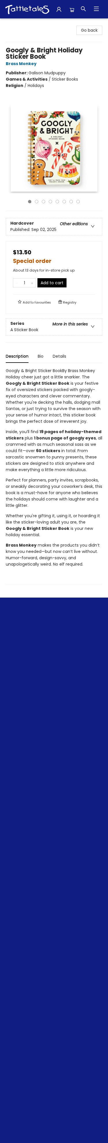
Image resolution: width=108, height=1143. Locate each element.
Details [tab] (59, 356)
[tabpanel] (54, 476)
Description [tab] (17, 356)
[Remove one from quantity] (16, 283)
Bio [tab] (40, 356)
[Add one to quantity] (32, 283)
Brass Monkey (21, 64)
